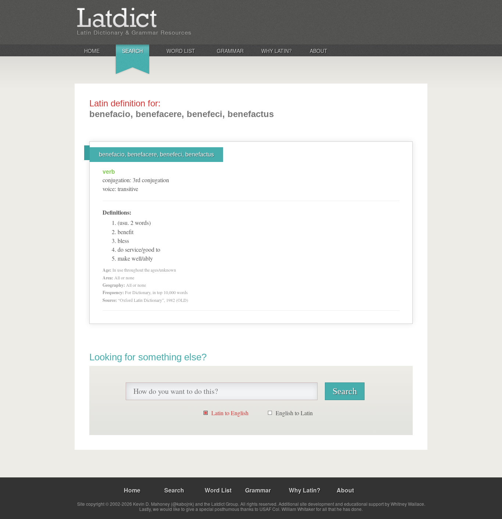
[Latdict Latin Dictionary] (171, 21)
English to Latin (294, 413)
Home (92, 50)
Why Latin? (276, 50)
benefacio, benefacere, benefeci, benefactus (156, 154)
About (318, 50)
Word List (180, 50)
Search (132, 50)
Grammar (230, 50)
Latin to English (229, 413)
